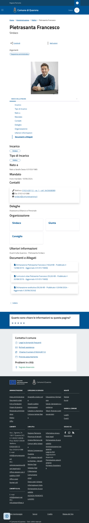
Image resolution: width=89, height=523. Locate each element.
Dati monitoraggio (16, 514)
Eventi (66, 418)
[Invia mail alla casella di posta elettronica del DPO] (16, 497)
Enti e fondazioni (16, 403)
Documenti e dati (16, 400)
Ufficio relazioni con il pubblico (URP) (17, 474)
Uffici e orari (14, 479)
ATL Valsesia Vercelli (35, 457)
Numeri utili (14, 482)
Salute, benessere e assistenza (53, 405)
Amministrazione (22, 20)
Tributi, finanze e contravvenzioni (53, 412)
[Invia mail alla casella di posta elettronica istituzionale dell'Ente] (17, 457)
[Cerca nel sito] (76, 10)
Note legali (50, 436)
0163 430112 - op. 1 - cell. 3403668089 (38, 190)
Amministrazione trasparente (53, 448)
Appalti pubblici (33, 403)
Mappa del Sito (68, 514)
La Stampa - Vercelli (35, 461)
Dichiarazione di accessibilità (35, 490)
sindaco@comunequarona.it (26, 196)
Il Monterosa (32, 471)
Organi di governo (16, 407)
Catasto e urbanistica (35, 410)
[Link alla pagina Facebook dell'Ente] (65, 432)
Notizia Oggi (32, 464)
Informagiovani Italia (35, 485)
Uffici (11, 421)
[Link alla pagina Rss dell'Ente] (73, 432)
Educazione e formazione (53, 399)
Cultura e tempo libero (35, 416)
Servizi (35, 514)
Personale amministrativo (17, 412)
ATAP (29, 478)
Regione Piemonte (15, 3)
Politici (34, 20)
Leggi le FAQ (50, 452)
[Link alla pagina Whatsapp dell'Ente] (69, 432)
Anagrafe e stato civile (35, 399)
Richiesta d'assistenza (53, 466)
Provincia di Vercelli (34, 436)
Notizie (66, 397)
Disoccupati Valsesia (35, 481)
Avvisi (66, 400)
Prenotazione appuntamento (53, 461)
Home (12, 20)
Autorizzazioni (33, 407)
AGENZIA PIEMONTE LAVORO (35, 497)
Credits (49, 514)
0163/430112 (15, 446)
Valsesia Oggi (32, 467)
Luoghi (66, 415)
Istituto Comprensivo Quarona (35, 452)
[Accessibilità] (7, 516)
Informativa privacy (53, 433)
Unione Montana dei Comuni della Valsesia (35, 443)
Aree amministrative (17, 397)
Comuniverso (32, 474)
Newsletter (68, 435)
